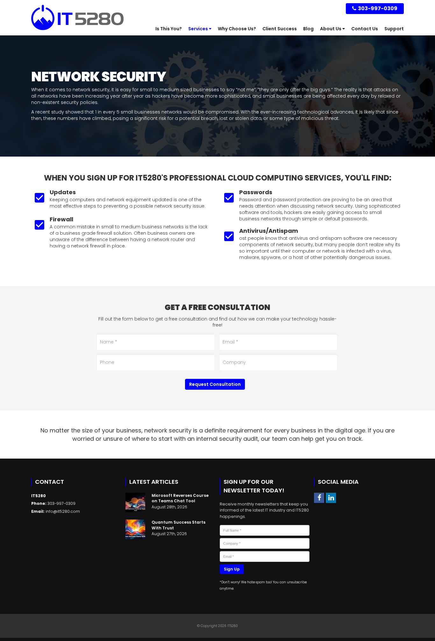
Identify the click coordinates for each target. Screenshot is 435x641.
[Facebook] (319, 497)
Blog (308, 29)
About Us (331, 29)
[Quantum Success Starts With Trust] (135, 529)
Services (198, 29)
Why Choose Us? (237, 29)
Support (394, 29)
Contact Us (364, 29)
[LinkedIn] (331, 497)
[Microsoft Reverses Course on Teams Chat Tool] (135, 502)
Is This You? (168, 29)
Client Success (279, 29)
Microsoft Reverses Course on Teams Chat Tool (180, 498)
